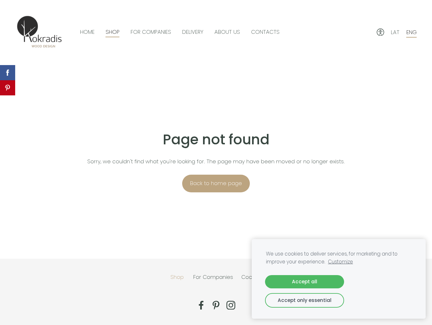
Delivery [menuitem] (192, 32)
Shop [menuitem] (113, 32)
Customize (340, 261)
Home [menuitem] (87, 32)
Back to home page (216, 183)
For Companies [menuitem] (151, 32)
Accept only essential (304, 300)
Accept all (304, 281)
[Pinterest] (216, 305)
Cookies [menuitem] (251, 277)
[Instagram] (231, 305)
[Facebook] (201, 305)
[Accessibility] (380, 32)
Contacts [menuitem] (265, 32)
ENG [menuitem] (411, 32)
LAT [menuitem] (395, 32)
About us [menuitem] (227, 32)
